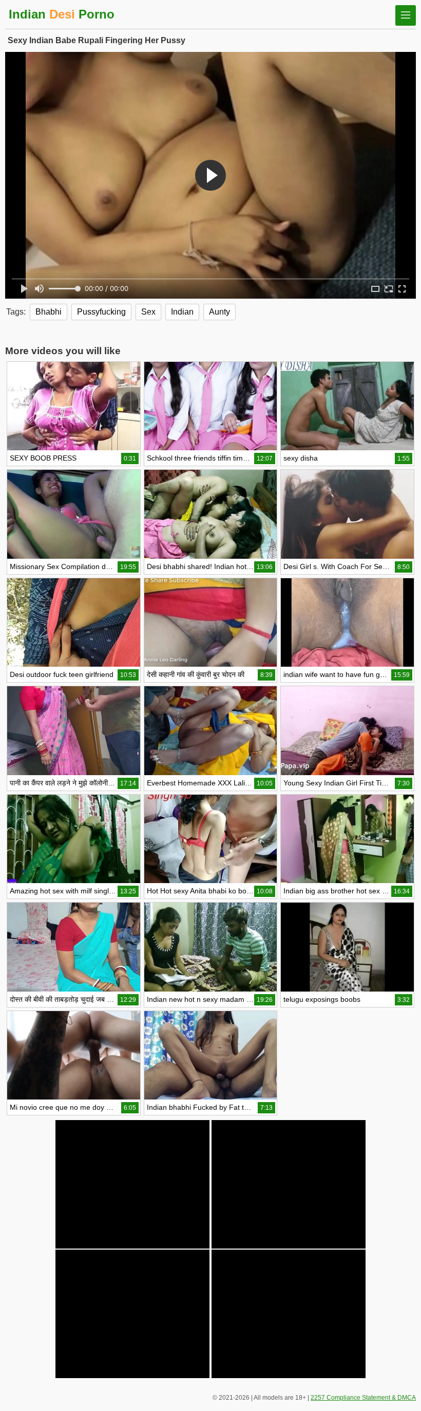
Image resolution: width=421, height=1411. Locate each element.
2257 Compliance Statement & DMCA (363, 1397)
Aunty (219, 311)
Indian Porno (61, 14)
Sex (148, 311)
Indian (182, 311)
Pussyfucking (101, 311)
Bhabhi (48, 311)
